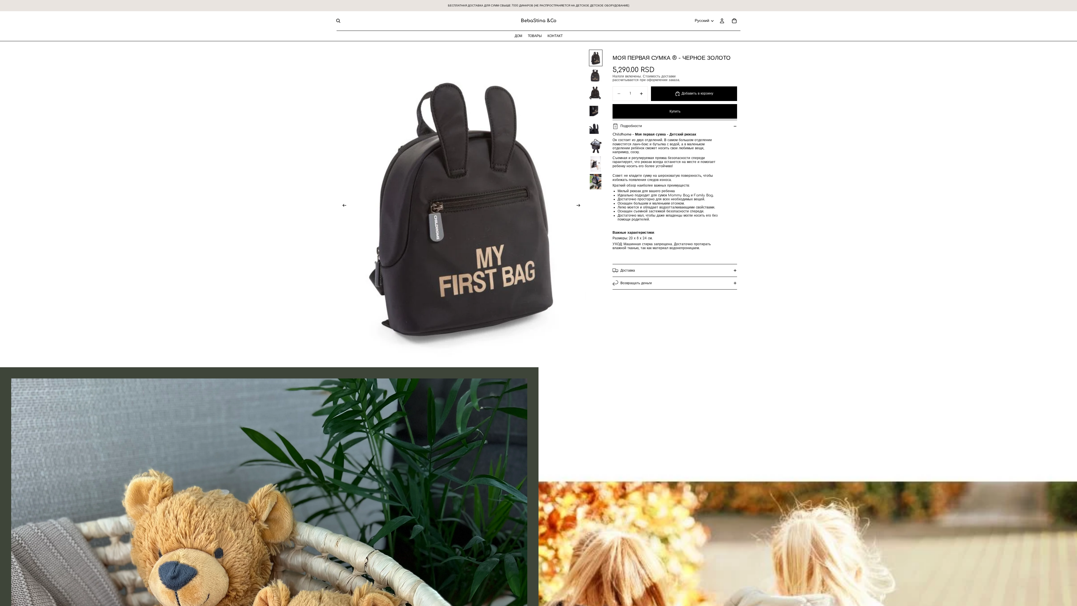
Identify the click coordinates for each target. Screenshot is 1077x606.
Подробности (631, 126)
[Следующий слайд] (580, 206)
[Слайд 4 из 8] (596, 111)
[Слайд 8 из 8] (596, 181)
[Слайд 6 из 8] (596, 146)
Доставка (627, 270)
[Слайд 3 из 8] (596, 93)
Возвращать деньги (636, 283)
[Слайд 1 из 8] (596, 58)
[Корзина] (734, 21)
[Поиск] (338, 21)
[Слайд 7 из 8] (596, 164)
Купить (674, 111)
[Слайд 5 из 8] (596, 128)
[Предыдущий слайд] (343, 206)
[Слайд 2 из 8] (596, 75)
